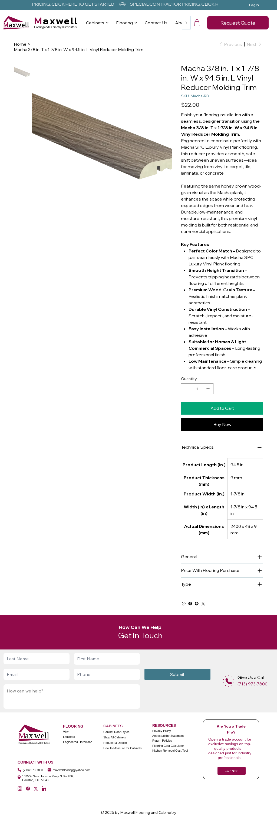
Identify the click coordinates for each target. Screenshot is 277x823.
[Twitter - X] (36, 788)
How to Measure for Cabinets (122, 748)
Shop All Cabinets (114, 737)
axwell (56, 21)
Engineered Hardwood (77, 742)
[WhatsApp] (183, 603)
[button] (196, 22)
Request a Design (115, 742)
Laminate (69, 736)
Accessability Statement (168, 735)
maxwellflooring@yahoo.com (71, 770)
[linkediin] (44, 788)
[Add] (228, 681)
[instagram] (20, 788)
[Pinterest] (196, 603)
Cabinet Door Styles (116, 732)
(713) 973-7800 (33, 770)
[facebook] (28, 788)
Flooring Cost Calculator (168, 745)
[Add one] (208, 388)
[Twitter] (203, 603)
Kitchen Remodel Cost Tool (170, 750)
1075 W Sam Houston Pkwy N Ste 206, (48, 776)
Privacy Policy (161, 730)
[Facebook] (190, 603)
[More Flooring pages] (135, 22)
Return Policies (162, 740)
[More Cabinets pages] (107, 22)
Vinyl (66, 731)
